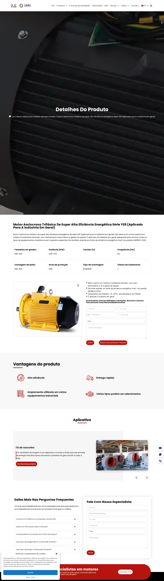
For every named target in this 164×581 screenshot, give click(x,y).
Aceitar (30, 573)
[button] (56, 554)
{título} (28, 577)
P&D (106, 5)
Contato (135, 5)
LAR (52, 5)
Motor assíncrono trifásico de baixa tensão (36, 116)
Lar (13, 116)
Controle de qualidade (79, 5)
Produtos (61, 5)
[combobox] (88, 314)
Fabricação (97, 5)
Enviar (90, 343)
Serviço (113, 5)
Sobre (123, 5)
